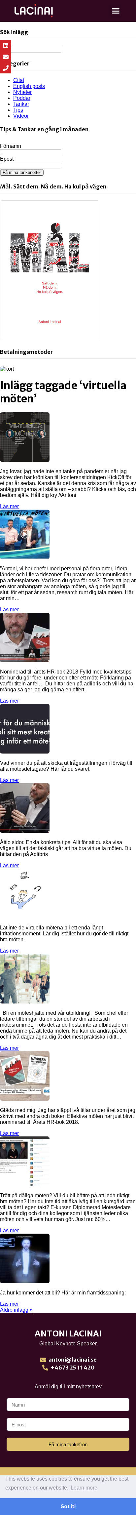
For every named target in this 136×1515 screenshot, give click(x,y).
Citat (18, 80)
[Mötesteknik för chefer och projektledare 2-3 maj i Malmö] (25, 1001)
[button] (116, 11)
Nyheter (22, 92)
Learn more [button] (84, 1488)
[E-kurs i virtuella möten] (25, 557)
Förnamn (10, 146)
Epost (7, 159)
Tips (18, 110)
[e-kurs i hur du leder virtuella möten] (25, 916)
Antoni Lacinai (68, 1333)
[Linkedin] (5, 45)
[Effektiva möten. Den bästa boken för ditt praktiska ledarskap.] (25, 660)
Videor (21, 116)
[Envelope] (5, 56)
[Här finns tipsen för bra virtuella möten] (25, 831)
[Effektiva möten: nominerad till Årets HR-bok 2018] (25, 1099)
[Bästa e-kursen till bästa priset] (25, 1184)
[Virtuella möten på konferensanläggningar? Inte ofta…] (25, 460)
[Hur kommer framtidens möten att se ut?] (25, 1281)
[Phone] (5, 67)
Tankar (21, 104)
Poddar (21, 98)
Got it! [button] (68, 1506)
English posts (29, 86)
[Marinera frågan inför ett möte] (25, 752)
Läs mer (9, 506)
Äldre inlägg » (16, 1310)
